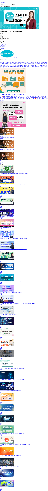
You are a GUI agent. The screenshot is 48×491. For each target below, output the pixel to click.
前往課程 (2, 36)
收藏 (1, 35)
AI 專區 (1, 2)
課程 (4, 2)
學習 (3, 2)
